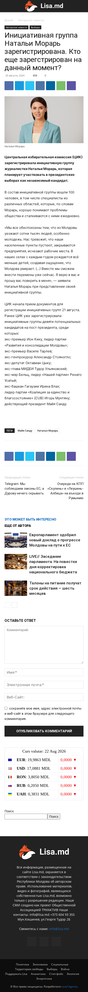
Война (65, 969)
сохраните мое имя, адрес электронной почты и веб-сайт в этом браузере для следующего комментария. (43, 713)
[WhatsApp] (60, 85)
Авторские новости (31, 20)
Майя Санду (25, 430)
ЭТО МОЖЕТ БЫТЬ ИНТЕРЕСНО (30, 519)
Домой (9, 20)
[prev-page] (7, 605)
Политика (22, 964)
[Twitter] (29, 85)
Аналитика (38, 974)
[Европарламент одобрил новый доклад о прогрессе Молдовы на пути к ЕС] (16, 540)
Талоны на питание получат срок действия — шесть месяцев (55, 588)
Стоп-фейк (56, 974)
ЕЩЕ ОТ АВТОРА (18, 526)
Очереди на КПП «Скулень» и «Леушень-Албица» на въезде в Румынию (65, 491)
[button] (7, 6)
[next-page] (14, 605)
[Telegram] (19, 85)
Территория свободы (29, 969)
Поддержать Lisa (16, 974)
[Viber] (71, 85)
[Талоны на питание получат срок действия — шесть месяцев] (16, 588)
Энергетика (44, 979)
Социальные (59, 964)
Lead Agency (70, 986)
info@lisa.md (59, 929)
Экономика (40, 964)
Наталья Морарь (47, 430)
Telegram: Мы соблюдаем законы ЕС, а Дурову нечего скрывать (24, 488)
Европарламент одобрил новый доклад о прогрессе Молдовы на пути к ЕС (54, 540)
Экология (73, 974)
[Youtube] (56, 941)
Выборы (35, 27)
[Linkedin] (50, 85)
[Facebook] (9, 85)
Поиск (9, 811)
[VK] (40, 85)
